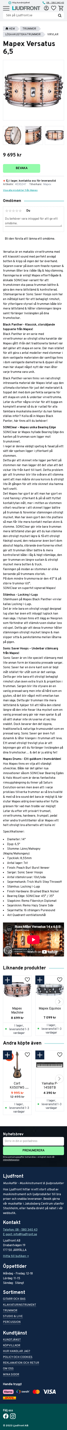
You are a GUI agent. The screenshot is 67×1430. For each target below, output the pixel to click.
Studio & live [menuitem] (13, 1316)
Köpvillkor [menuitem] (11, 1345)
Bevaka (22, 168)
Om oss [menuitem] (8, 1369)
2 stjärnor (10, 210)
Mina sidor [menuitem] (11, 1374)
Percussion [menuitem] (12, 1322)
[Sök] (59, 15)
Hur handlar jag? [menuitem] (16, 1351)
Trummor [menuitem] (10, 1310)
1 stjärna (6, 210)
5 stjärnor (20, 210)
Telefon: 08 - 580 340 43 (20, 1230)
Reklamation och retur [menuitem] (21, 1363)
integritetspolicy (11, 1160)
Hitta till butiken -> (16, 1256)
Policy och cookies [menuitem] (17, 1357)
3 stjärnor (13, 210)
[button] (6, 8)
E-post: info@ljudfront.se (20, 1234)
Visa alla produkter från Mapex (20, 190)
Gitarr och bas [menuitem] (14, 1299)
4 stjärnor (16, 210)
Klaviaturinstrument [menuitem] (19, 1305)
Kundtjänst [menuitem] (12, 1340)
